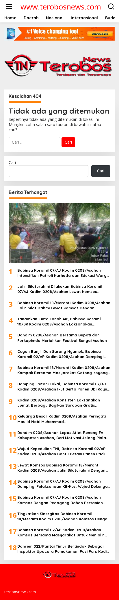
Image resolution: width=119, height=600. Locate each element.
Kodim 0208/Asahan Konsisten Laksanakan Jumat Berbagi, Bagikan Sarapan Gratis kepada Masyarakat (58, 403)
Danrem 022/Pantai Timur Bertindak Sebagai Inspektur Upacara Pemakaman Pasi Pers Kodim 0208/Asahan (63, 549)
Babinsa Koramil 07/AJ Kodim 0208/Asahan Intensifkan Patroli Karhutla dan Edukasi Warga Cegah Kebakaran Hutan (63, 273)
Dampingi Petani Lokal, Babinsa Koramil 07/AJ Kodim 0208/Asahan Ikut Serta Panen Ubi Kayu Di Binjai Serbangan (62, 387)
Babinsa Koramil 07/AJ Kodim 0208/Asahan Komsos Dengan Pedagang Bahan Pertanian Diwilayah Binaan (60, 500)
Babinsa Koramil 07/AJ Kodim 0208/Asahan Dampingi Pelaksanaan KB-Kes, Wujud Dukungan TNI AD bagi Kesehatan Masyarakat (63, 484)
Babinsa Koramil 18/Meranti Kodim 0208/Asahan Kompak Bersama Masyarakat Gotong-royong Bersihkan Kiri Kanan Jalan (63, 370)
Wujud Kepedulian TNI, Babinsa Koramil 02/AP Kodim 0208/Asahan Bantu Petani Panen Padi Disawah (61, 451)
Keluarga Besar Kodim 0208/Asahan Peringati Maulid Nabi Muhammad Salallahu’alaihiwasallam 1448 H (61, 419)
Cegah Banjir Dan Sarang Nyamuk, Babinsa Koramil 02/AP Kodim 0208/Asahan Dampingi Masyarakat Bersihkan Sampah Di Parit (60, 354)
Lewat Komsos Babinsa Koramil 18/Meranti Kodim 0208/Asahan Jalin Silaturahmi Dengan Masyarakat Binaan (61, 468)
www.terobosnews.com (61, 6)
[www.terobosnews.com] (59, 574)
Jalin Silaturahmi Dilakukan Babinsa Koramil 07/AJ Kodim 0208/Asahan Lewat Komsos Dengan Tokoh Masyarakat (59, 289)
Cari (12, 162)
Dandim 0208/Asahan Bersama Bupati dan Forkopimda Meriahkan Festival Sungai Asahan (62, 337)
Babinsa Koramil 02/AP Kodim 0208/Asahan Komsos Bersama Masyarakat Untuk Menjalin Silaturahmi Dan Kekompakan (61, 532)
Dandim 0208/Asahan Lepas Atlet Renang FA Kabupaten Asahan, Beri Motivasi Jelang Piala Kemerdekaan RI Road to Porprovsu (61, 435)
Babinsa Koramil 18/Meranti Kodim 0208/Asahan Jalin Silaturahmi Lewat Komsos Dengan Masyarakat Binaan (63, 305)
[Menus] (9, 6)
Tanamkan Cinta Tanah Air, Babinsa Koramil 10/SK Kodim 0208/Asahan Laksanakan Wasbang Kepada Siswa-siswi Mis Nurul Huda (60, 322)
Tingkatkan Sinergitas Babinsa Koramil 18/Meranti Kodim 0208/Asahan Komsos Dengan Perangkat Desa (63, 516)
